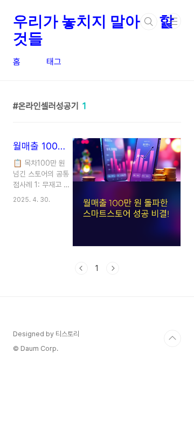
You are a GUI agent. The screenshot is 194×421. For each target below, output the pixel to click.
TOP (172, 338)
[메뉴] (173, 21)
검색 (149, 21)
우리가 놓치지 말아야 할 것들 (93, 21)
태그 (53, 62)
